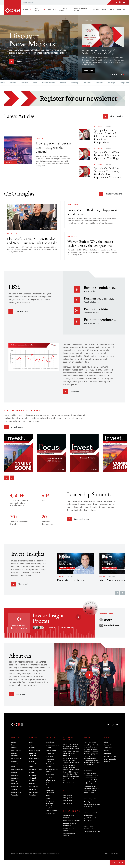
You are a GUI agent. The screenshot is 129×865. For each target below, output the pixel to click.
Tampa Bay (14, 795)
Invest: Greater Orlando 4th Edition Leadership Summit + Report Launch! (102, 63)
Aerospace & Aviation (50, 760)
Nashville (50, 83)
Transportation (50, 813)
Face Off (48, 748)
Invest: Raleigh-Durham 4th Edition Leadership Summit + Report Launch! (71, 774)
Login (25, 2)
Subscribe (31, 2)
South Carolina (16, 792)
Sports (48, 798)
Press (104, 9)
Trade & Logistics (51, 811)
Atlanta (13, 742)
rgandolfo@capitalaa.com (92, 818)
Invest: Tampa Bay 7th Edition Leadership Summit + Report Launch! (71, 760)
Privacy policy (114, 853)
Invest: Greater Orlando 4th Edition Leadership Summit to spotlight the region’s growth (91, 753)
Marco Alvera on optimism (71, 820)
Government (50, 774)
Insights (96, 9)
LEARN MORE (88, 73)
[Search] (124, 9)
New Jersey (61, 83)
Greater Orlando (16, 758)
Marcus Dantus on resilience (69, 834)
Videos (111, 9)
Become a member (110, 756)
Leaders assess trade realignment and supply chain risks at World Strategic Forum (91, 790)
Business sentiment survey (81, 9)
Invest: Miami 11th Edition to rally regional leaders (92, 746)
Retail (47, 795)
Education (49, 767)
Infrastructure (50, 780)
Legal (47, 788)
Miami (22, 83)
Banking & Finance (52, 764)
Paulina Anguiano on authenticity (69, 824)
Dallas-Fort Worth (16, 750)
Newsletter (107, 753)
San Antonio (15, 789)
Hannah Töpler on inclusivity (68, 829)
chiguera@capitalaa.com (92, 804)
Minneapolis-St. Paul (35, 83)
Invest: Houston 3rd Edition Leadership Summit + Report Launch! (71, 781)
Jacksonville (11, 83)
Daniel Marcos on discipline (68, 817)
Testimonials (108, 748)
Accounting (49, 756)
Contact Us (107, 745)
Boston (13, 745)
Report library (37, 9)
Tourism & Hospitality (49, 807)
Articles (51, 9)
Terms (106, 853)
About (119, 9)
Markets (26, 9)
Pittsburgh (98, 83)
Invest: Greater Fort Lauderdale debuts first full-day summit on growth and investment (92, 762)
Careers (106, 750)
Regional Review (51, 750)
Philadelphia (86, 83)
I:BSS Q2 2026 (67, 795)
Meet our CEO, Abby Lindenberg (110, 760)
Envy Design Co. (54, 853)
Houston (14, 761)
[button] (112, 74)
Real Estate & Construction (50, 791)
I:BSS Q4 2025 (67, 801)
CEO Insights (50, 753)
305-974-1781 (88, 806)
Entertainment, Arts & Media (52, 770)
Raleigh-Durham (112, 83)
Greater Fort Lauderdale (15, 754)
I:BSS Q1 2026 (67, 798)
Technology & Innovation (50, 802)
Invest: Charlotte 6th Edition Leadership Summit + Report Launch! (71, 767)
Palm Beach (74, 83)
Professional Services (50, 784)
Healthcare (49, 777)
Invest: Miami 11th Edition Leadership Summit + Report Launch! (71, 753)
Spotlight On (50, 742)
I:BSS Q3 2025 (67, 803)
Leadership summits (63, 9)
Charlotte (14, 748)
